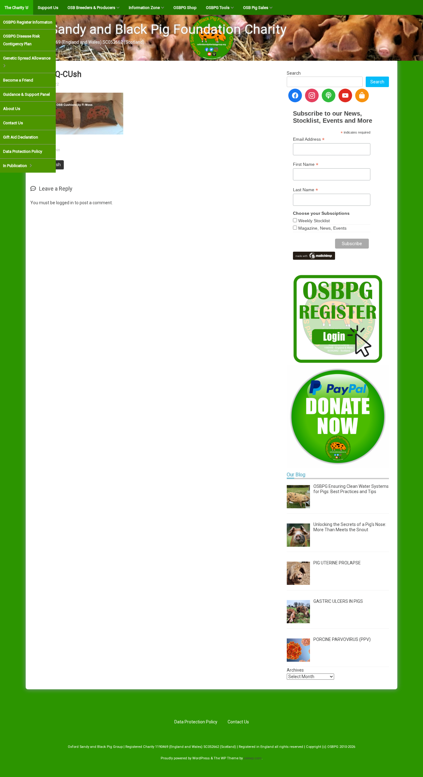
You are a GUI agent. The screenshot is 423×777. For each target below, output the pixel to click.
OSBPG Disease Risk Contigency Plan (21, 40)
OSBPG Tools (217, 7)
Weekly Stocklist (314, 220)
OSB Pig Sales (255, 7)
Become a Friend (18, 80)
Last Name (305, 190)
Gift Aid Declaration (20, 137)
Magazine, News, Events (322, 228)
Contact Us (13, 123)
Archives (295, 670)
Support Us (48, 7)
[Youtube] (345, 95)
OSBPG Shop (185, 7)
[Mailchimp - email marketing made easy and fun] (314, 255)
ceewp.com (253, 758)
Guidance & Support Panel (26, 94)
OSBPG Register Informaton (27, 22)
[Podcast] (328, 95)
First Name (305, 164)
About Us (11, 108)
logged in (65, 202)
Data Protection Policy (22, 151)
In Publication (15, 165)
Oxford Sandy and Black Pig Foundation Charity (146, 29)
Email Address (309, 139)
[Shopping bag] (362, 95)
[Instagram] (311, 95)
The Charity (14, 7)
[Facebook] (295, 95)
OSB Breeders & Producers (91, 7)
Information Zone (144, 7)
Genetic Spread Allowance (26, 58)
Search (294, 73)
